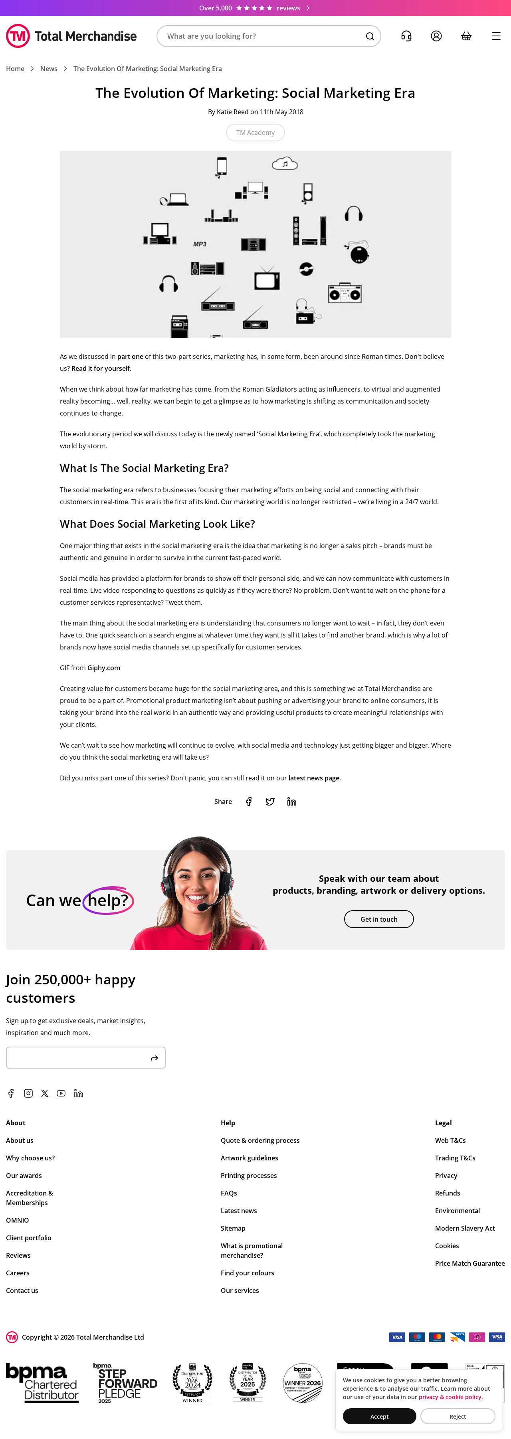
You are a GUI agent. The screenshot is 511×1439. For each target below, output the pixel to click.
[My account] (436, 36)
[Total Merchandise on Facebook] (11, 1093)
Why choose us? (30, 1158)
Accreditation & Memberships (29, 1198)
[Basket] (466, 36)
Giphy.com (103, 667)
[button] (268, 36)
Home (15, 68)
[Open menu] (496, 36)
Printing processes (249, 1175)
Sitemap (233, 1228)
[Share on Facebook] (249, 801)
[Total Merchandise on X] (44, 1093)
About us (20, 1140)
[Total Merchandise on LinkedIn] (78, 1093)
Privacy (446, 1175)
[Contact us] (406, 36)
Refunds (447, 1193)
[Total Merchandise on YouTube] (61, 1093)
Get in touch (379, 919)
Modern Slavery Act (465, 1228)
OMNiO (17, 1220)
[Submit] (154, 1058)
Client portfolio (28, 1237)
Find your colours (247, 1273)
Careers (18, 1273)
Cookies (447, 1245)
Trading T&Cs (455, 1158)
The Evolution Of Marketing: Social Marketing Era (147, 68)
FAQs (229, 1193)
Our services (240, 1290)
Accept (379, 1416)
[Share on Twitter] (270, 801)
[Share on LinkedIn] (292, 801)
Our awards (24, 1175)
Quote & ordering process (260, 1140)
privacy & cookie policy (450, 1397)
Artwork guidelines (249, 1158)
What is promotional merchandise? (252, 1250)
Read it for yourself (100, 368)
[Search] (370, 36)
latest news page (314, 778)
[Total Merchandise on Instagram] (28, 1093)
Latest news (239, 1210)
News (48, 68)
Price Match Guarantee (470, 1263)
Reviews (18, 1255)
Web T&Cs (450, 1140)
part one (130, 356)
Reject (458, 1416)
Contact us (22, 1290)
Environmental (457, 1210)
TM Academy (255, 132)
